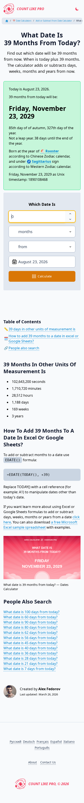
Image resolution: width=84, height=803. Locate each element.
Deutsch (29, 742)
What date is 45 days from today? (30, 643)
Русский (15, 742)
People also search (24, 348)
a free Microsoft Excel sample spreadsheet (40, 525)
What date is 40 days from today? (30, 648)
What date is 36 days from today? (30, 653)
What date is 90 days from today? (30, 622)
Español (56, 742)
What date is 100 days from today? (31, 612)
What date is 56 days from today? (30, 637)
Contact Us (48, 762)
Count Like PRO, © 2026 (48, 783)
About (32, 762)
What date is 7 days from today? (29, 668)
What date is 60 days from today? (30, 617)
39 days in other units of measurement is (42, 329)
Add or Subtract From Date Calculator (54, 20)
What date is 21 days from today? (30, 663)
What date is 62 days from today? (30, 632)
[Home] (6, 21)
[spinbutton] (37, 216)
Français (43, 742)
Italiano (69, 742)
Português (42, 748)
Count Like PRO (30, 8)
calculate (45, 276)
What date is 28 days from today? (30, 658)
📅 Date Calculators (22, 20)
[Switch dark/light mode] (77, 9)
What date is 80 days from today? (30, 627)
